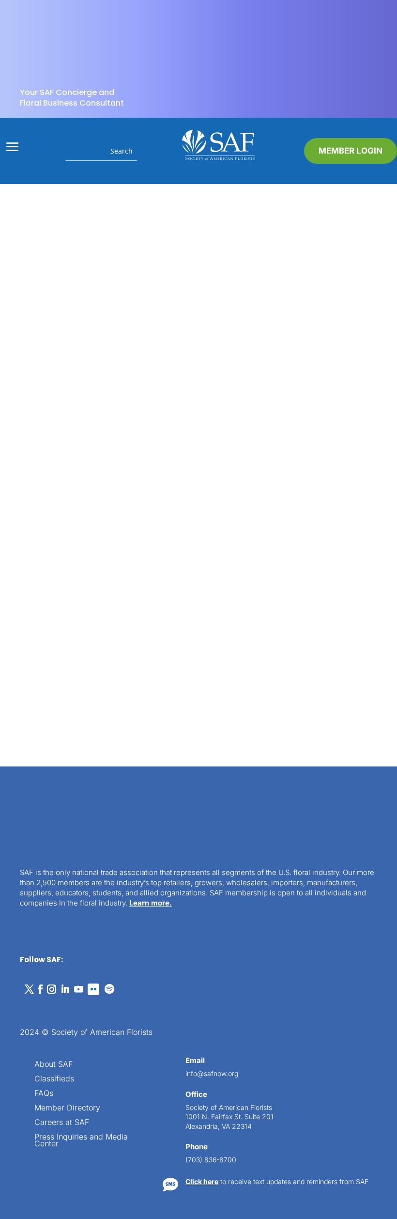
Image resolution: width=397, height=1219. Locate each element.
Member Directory (67, 943)
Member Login (350, 151)
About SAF (53, 899)
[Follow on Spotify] (109, 824)
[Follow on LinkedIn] (65, 824)
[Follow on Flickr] (93, 824)
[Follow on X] (29, 824)
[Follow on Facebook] (40, 824)
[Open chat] (372, 1165)
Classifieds (54, 914)
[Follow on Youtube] (78, 824)
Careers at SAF (61, 957)
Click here (201, 1016)
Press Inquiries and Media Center (81, 975)
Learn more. (150, 737)
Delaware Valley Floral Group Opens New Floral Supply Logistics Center (102, 397)
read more (75, 493)
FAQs (43, 928)
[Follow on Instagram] (51, 824)
